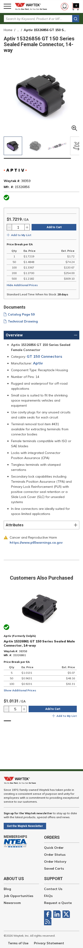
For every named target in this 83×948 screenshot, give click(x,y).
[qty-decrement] (9, 227)
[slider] (37, 158)
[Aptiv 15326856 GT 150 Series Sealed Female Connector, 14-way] (13, 146)
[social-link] (48, 914)
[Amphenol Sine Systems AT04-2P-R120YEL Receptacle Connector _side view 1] (35, 146)
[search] (75, 18)
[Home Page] (32, 6)
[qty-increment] (27, 227)
